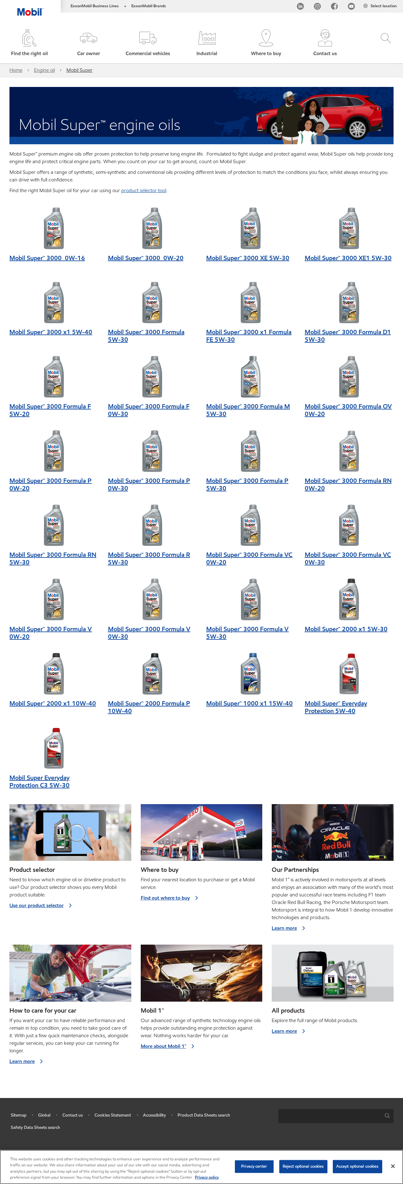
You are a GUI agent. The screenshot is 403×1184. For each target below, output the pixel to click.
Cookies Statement (112, 1115)
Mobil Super (79, 70)
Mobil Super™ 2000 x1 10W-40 (52, 703)
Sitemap (18, 1115)
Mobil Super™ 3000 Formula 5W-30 (146, 336)
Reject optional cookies (303, 1166)
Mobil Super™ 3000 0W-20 (146, 258)
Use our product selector (36, 905)
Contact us (72, 1115)
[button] (89, 43)
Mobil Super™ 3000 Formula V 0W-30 (149, 633)
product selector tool (143, 190)
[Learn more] (333, 835)
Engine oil (44, 70)
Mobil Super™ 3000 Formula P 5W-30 (247, 484)
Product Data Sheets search (204, 1115)
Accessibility (154, 1115)
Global (44, 1115)
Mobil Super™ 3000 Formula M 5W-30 (248, 410)
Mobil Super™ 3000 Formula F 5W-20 (50, 410)
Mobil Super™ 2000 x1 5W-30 (346, 629)
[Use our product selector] (70, 835)
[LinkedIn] (300, 7)
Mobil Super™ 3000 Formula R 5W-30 (149, 558)
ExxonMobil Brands (148, 6)
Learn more (284, 928)
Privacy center (254, 1166)
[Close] (393, 1166)
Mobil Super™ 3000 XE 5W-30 (247, 258)
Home (15, 70)
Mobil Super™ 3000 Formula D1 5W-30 (348, 336)
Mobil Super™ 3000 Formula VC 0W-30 (348, 558)
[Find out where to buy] (202, 835)
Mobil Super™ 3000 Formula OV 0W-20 (348, 410)
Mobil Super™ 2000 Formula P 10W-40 (149, 707)
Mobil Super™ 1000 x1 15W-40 (249, 703)
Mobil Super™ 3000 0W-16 (47, 258)
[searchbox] (329, 1116)
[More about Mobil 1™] (202, 976)
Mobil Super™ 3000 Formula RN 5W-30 (52, 558)
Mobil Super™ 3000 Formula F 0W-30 (149, 410)
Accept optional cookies (357, 1166)
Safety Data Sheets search (35, 1127)
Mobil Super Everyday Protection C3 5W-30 (39, 781)
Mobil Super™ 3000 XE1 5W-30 (348, 258)
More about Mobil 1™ (163, 1046)
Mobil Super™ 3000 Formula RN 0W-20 (348, 484)
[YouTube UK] (351, 7)
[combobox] (336, 1116)
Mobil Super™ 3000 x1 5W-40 (50, 332)
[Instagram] (317, 7)
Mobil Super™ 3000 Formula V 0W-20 (50, 633)
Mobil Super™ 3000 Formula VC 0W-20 (249, 558)
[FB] (334, 7)
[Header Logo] (30, 8)
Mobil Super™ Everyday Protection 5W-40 (336, 707)
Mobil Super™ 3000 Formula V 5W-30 (247, 633)
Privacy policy (207, 1177)
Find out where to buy (165, 898)
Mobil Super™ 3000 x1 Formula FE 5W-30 (249, 336)
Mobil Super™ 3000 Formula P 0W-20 (50, 484)
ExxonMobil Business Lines (95, 6)
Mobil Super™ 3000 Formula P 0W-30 (149, 484)
